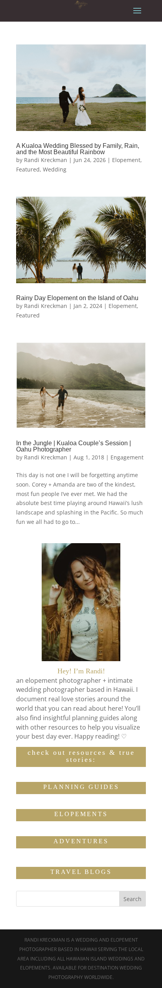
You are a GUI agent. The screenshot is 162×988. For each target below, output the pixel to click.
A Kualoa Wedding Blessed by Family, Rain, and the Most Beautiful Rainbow (77, 148)
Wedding (54, 169)
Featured (28, 169)
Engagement (127, 457)
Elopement (126, 160)
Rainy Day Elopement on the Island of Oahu (77, 298)
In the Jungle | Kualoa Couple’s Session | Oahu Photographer (73, 446)
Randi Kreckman (45, 160)
